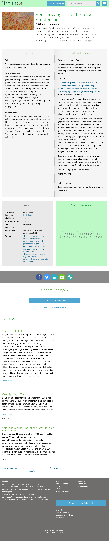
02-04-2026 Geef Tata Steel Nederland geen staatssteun (24, 497)
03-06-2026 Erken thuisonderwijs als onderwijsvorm (22, 487)
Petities (58, 486)
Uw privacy (82, 484)
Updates (81, 481)
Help (57, 481)
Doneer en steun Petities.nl (81, 503)
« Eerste (5, 468)
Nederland (27, 215)
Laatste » (33, 471)
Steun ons (82, 489)
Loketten (59, 489)
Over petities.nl (84, 486)
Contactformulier (62, 512)
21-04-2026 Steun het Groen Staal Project (18, 494)
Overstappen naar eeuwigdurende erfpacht (79, 85)
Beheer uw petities (63, 491)
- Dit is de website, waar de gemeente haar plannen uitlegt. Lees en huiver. (36, 249)
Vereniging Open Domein (54, 532)
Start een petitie (62, 484)
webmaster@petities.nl (64, 515)
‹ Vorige (13, 468)
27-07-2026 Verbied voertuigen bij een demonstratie (23, 484)
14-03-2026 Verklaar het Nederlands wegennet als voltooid (25, 499)
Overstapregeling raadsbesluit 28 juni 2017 (79, 82)
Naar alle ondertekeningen (54, 308)
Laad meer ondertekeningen (54, 300)
